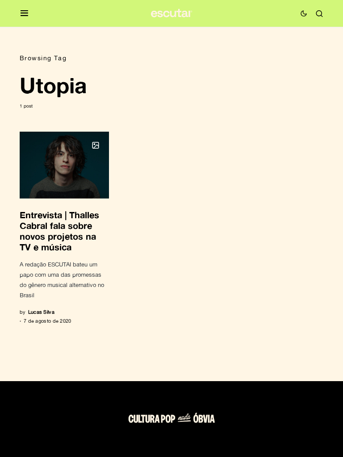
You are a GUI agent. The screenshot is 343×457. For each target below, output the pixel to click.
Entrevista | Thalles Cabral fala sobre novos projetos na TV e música (59, 230)
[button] (24, 13)
